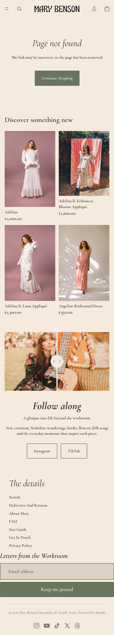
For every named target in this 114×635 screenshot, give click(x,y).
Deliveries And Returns (28, 505)
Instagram (42, 451)
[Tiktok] (57, 625)
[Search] (19, 8)
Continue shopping (57, 78)
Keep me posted (57, 589)
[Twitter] (67, 625)
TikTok (74, 451)
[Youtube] (46, 625)
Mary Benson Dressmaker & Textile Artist (48, 612)
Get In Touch (20, 537)
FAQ (13, 521)
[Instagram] (36, 625)
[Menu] (6, 8)
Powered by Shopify (92, 612)
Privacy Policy (20, 545)
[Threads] (77, 625)
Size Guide (18, 529)
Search (14, 497)
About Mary (19, 513)
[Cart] (107, 8)
